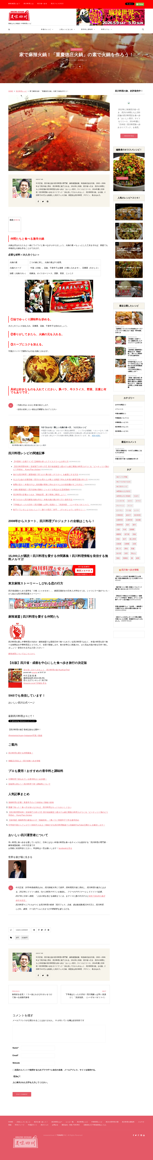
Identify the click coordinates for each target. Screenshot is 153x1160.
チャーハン (120, 505)
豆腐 (134, 544)
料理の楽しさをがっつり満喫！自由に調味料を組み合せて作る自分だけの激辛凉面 (129, 250)
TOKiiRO (60, 1135)
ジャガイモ (120, 501)
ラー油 (128, 510)
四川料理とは (29, 3)
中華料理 (119, 515)
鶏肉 (118, 558)
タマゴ (138, 501)
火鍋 (118, 529)
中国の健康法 (119, 413)
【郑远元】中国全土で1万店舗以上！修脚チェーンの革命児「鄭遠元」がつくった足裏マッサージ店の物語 (128, 597)
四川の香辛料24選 (112, 1122)
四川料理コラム (120, 427)
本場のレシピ (46, 29)
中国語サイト (32, 1125)
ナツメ (130, 505)
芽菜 (118, 539)
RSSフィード (20, 1125)
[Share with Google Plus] (95, 66)
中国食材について (121, 418)
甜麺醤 (132, 529)
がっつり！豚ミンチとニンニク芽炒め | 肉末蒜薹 (128, 183)
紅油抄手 (25, 937)
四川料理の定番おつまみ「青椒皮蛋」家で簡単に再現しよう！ (40, 495)
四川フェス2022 (57, 3)
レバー (136, 510)
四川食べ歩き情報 (130, 570)
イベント (118, 409)
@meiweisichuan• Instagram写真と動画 (25, 736)
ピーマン (119, 510)
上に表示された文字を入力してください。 (31, 1082)
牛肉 (124, 529)
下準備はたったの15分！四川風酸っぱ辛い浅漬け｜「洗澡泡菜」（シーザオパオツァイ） (51, 505)
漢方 (127, 525)
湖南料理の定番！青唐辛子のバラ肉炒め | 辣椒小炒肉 (31, 802)
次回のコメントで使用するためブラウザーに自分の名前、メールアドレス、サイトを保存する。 (56, 1070)
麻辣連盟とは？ (14, 3)
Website (16, 1063)
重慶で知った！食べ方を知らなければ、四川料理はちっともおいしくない (39, 807)
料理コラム (105, 29)
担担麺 (138, 520)
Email (15, 1055)
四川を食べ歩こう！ (41, 1122)
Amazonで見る (129, 136)
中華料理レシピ (120, 422)
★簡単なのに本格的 (123, 496)
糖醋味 (118, 534)
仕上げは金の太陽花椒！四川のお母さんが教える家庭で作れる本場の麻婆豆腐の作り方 (50, 480)
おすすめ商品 (119, 405)
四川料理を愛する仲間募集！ (20, 753)
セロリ (130, 501)
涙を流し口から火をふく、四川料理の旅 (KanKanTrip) (46, 670)
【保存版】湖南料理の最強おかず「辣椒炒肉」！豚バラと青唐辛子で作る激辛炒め (43, 820)
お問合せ (55, 1125)
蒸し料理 (133, 539)
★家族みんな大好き (123, 491)
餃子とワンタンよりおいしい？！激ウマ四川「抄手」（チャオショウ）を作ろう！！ (49, 510)
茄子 (124, 539)
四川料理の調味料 (128, 1122)
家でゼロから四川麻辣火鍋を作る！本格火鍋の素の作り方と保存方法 (42, 500)
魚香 (126, 553)
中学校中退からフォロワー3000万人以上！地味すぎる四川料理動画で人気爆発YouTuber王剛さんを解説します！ (56, 825)
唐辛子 (128, 515)
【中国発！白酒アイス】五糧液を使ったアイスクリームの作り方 (41, 461)
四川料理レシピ (82, 60)
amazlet (34, 672)
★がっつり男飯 (121, 477)
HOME (10, 91)
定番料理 (119, 520)
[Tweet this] (90, 66)
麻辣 (137, 558)
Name (16, 1048)
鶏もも (133, 553)
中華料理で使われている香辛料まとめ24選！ (27, 779)
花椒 (134, 534)
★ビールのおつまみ (123, 482)
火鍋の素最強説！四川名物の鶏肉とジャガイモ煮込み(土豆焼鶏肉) (41, 490)
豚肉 (126, 548)
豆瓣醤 (127, 544)
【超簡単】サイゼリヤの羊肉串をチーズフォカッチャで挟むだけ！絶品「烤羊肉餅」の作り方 (128, 330)
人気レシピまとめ (66, 29)
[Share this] (84, 66)
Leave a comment (22, 930)
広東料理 (129, 520)
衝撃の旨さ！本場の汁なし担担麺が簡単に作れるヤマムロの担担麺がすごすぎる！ (48, 485)
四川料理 (137, 515)
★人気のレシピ (121, 486)
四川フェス (45, 1125)
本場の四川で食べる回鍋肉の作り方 (126, 459)
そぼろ (136, 496)
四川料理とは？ (57, 1122)
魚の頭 (118, 553)
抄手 (17, 937)
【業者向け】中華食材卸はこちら (94, 1125)
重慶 (132, 548)
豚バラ (118, 548)
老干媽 (127, 534)
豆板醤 (118, 544)
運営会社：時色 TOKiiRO (71, 1125)
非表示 (16, 220)
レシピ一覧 (70, 1122)
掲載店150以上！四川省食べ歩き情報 (24, 761)
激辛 (134, 525)
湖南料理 (119, 525)
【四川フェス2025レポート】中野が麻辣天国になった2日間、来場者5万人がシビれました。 (129, 619)
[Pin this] (100, 66)
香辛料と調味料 (87, 29)
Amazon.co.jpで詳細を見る (34, 683)
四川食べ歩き (42, 3)
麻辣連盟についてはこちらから (21, 654)
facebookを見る (65, 848)
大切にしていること (24, 1122)
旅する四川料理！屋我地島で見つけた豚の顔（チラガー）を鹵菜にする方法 (45, 475)
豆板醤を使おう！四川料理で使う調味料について (29, 784)
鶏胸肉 (125, 558)
